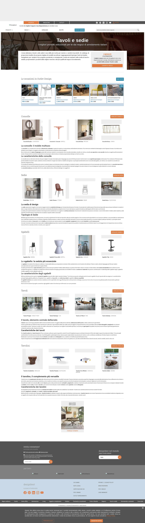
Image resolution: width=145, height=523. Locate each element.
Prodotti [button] (9, 30)
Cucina (16, 501)
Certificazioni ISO (79, 489)
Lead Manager (102, 492)
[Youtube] (111, 23)
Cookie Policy (109, 482)
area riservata (103, 486)
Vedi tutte (120, 79)
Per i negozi (102, 489)
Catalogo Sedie (118, 175)
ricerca (31, 22)
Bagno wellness (6, 501)
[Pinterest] (101, 23)
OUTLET (61, 22)
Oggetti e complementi (55, 501)
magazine (46, 22)
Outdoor (67, 501)
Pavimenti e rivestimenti (79, 501)
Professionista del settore (32, 452)
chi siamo (76, 482)
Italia (101, 457)
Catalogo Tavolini (117, 346)
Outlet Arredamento (80, 495)
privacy (100, 482)
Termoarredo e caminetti (127, 501)
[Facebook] (97, 23)
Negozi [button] (26, 30)
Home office (24, 501)
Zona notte (140, 501)
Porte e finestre (94, 501)
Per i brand (77, 492)
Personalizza (48, 520)
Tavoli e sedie (113, 501)
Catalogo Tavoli (118, 291)
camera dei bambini (104, 267)
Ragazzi (104, 501)
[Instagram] (107, 23)
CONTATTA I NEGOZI (107, 65)
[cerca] (138, 30)
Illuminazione (35, 501)
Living (43, 501)
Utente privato (44, 452)
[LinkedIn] (104, 23)
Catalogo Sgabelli (117, 232)
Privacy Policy (110, 516)
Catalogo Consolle (117, 116)
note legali (77, 486)
